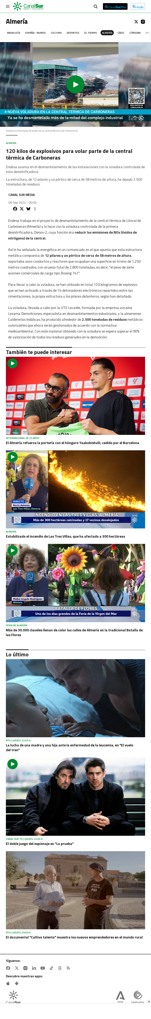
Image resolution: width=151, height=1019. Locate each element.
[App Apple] (9, 983)
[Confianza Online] (137, 998)
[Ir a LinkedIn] (35, 968)
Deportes (73, 33)
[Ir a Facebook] (9, 968)
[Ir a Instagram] (143, 21)
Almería (107, 33)
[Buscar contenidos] (95, 6)
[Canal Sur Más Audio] (138, 6)
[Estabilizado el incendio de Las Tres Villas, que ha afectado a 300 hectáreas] (75, 489)
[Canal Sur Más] (115, 6)
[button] (75, 84)
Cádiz (120, 33)
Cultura (56, 33)
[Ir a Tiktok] (52, 968)
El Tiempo (90, 33)
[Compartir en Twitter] (22, 209)
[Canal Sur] (28, 6)
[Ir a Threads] (60, 968)
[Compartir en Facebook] (15, 209)
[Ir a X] (136, 21)
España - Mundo (35, 33)
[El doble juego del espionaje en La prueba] (75, 796)
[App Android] (17, 983)
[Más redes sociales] (35, 209)
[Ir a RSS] (69, 968)
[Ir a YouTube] (43, 968)
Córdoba (135, 33)
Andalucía (13, 33)
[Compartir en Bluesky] (28, 209)
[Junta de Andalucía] (120, 998)
